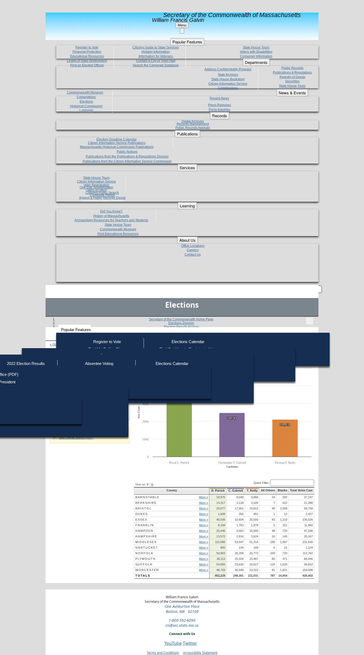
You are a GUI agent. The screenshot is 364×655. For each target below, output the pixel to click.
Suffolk (144, 564)
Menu (182, 25)
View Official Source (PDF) (76, 437)
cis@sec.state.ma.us (182, 625)
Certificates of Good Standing (102, 200)
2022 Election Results (26, 363)
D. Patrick (218, 490)
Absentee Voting (99, 363)
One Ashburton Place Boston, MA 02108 (182, 609)
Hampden (144, 530)
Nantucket (146, 547)
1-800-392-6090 (182, 620)
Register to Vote (107, 341)
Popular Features (76, 329)
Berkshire (146, 502)
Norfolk (144, 553)
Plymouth (145, 558)
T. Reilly (252, 490)
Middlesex (146, 542)
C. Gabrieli (235, 490)
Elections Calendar (188, 341)
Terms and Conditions (163, 652)
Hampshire (146, 536)
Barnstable (147, 497)
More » (203, 497)
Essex (141, 519)
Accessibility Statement (200, 652)
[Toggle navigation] (309, 321)
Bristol (143, 508)
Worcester (147, 570)
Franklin (144, 525)
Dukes (141, 514)
